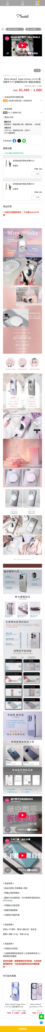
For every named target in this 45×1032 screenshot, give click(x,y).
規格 (5, 113)
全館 (5, 101)
